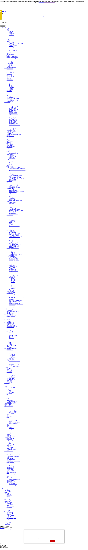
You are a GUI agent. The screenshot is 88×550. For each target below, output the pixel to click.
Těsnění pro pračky (12, 267)
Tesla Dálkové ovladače (12, 124)
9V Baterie (10, 83)
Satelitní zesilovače (10, 80)
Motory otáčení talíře (12, 221)
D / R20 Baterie (11, 88)
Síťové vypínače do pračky (13, 266)
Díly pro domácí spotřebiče (8, 166)
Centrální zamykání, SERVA (11, 453)
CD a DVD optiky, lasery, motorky (10, 94)
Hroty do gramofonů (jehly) (11, 325)
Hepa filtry (10, 274)
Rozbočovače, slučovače (10, 76)
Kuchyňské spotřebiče (10, 136)
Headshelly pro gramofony (11, 324)
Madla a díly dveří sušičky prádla (14, 234)
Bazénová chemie (7, 489)
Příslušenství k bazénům (8, 502)
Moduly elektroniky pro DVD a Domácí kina (14, 98)
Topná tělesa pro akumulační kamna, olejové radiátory (17, 170)
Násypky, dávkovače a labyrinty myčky (15, 244)
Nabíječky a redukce (7, 404)
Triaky (10, 52)
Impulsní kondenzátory (12, 410)
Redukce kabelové (12, 358)
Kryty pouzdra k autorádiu (11, 459)
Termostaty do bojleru (12, 179)
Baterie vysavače (11, 273)
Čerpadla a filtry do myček (13, 241)
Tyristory (8, 51)
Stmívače (8, 346)
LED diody (10, 32)
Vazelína (10, 391)
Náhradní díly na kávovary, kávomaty (13, 248)
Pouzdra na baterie (9, 93)
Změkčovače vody (7, 524)
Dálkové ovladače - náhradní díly (12, 103)
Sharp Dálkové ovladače (12, 121)
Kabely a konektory (10, 440)
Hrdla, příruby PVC (10, 512)
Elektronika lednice (12, 205)
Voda (3, 488)
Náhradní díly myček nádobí (11, 240)
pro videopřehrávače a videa (13, 153)
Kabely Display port (12, 355)
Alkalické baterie (9, 82)
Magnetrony (10, 218)
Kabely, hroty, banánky (10, 392)
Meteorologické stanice (10, 468)
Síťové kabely (11, 442)
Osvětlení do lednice (12, 207)
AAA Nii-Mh (11, 65)
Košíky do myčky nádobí (13, 243)
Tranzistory (8, 41)
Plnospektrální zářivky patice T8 (12, 345)
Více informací (41, 2)
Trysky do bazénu (9, 507)
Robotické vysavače (12, 276)
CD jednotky (9, 95)
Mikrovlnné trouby (10, 215)
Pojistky (8, 417)
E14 (9, 333)
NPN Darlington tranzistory (13, 45)
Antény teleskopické (10, 144)
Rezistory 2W (11, 431)
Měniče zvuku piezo (10, 476)
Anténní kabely (9, 349)
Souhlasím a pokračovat (47, 2)
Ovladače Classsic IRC (10, 129)
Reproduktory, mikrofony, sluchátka (10, 475)
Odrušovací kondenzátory (11, 291)
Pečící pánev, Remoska (12, 196)
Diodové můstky (11, 31)
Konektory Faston (9, 372)
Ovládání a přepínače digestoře (13, 186)
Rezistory (8, 426)
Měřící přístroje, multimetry (11, 395)
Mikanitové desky (11, 219)
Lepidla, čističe (9, 514)
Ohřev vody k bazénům (8, 500)
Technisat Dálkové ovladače (13, 123)
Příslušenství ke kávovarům (13, 255)
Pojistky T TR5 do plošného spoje (14, 422)
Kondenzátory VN (12, 217)
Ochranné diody (11, 33)
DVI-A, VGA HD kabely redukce (14, 361)
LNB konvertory (9, 74)
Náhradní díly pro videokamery (12, 149)
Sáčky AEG (12, 278)
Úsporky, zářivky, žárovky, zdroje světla (13, 311)
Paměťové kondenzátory (12, 412)
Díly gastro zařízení (7, 142)
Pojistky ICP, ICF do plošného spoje (14, 419)
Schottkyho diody (11, 35)
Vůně (9, 289)
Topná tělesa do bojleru (12, 180)
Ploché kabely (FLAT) (10, 101)
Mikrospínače (11, 161)
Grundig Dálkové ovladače (13, 112)
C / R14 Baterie (11, 87)
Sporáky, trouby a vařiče (10, 296)
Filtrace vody (6, 493)
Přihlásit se (52, 541)
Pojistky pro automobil (10, 462)
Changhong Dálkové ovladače (13, 114)
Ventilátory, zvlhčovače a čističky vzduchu (15, 200)
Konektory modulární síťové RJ (12, 375)
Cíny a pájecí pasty (10, 388)
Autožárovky (11, 332)
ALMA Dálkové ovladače (13, 104)
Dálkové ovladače (7, 102)
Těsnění (8, 308)
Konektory (6, 367)
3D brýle (8, 320)
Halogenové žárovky (10, 331)
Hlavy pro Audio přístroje (11, 146)
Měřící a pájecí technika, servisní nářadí (10, 386)
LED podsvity (9, 321)
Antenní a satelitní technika (8, 68)
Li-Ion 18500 (11, 61)
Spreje (10, 390)
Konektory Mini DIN (10, 374)
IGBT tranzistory (11, 42)
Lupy (7, 394)
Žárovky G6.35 (11, 338)
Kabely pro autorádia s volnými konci (13, 456)
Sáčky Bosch (13, 279)
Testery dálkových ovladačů (11, 131)
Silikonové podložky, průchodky (14, 50)
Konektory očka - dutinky (11, 377)
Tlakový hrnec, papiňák (12, 199)
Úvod (1, 528)
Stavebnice (8, 471)
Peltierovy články (9, 416)
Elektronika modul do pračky (13, 258)
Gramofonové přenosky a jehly (9, 322)
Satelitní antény (9, 77)
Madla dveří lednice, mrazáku (13, 206)
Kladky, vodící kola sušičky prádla (14, 233)
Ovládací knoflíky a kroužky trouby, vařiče (15, 300)
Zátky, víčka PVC (9, 523)
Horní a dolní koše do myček (13, 242)
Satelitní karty (9, 78)
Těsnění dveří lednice (12, 212)
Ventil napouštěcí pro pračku (13, 271)
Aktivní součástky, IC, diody (9, 28)
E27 (9, 334)
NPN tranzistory (11, 46)
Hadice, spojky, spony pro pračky (14, 260)
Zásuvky (8, 450)
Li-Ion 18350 (11, 60)
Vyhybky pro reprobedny (11, 486)
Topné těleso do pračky (12, 269)
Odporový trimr (11, 429)
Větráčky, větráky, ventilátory (11, 449)
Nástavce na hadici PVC (10, 515)
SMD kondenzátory (12, 413)
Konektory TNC (9, 381)
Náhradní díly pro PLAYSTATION (12, 100)
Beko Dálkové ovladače (12, 105)
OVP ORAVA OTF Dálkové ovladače (15, 115)
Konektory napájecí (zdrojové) (11, 376)
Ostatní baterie (11, 89)
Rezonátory (8, 434)
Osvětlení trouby (11, 299)
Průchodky (8, 385)
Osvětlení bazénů (7, 501)
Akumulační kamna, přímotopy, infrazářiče (13, 167)
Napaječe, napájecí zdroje (8, 405)
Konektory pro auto (10, 458)
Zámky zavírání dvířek (12, 228)
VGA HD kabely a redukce (13, 365)
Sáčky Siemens (13, 286)
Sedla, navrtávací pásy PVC (11, 518)
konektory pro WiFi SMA (11, 379)
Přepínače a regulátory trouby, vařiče (14, 303)
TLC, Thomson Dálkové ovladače (14, 125)
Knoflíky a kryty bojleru (12, 173)
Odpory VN (10, 222)
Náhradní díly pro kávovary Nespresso (15, 253)
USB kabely (11, 443)
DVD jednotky (9, 96)
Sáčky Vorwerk (13, 287)
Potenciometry (9, 424)
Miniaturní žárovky (10, 147)
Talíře (9, 225)
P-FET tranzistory (13, 48)
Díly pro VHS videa (10, 145)
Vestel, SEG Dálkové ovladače (13, 127)
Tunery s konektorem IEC (11, 159)
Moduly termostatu (10, 469)
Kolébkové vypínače (12, 160)
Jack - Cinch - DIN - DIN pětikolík (14, 351)
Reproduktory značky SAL (11, 482)
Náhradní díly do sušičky (11, 231)
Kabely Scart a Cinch (12, 357)
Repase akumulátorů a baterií (11, 67)
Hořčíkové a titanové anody (13, 172)
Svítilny (8, 473)
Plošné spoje (9, 398)
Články (3, 528)
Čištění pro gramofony (10, 323)
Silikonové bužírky (10, 400)
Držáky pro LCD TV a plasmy (11, 315)
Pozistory (8, 425)
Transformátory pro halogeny (13, 335)
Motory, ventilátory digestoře (13, 184)
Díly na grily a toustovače (13, 190)
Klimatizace (8, 135)
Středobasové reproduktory (13, 484)
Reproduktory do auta (10, 480)
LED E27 (10, 343)
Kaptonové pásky (9, 393)
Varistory (8, 53)
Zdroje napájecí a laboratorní (11, 402)
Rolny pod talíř (11, 224)
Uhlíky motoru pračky (12, 270)
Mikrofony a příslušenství (11, 477)
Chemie (8, 389)
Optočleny (8, 40)
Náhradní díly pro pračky (11, 256)
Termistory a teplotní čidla (11, 436)
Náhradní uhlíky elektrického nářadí (12, 138)
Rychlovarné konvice (12, 198)
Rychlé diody (11, 34)
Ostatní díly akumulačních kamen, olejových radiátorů (17, 168)
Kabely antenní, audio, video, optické (10, 348)
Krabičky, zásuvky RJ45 (10, 444)
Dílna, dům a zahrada (7, 133)
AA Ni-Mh (10, 64)
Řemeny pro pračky (12, 265)
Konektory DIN (9, 371)
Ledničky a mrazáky (10, 204)
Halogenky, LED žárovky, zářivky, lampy (11, 330)
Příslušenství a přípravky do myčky (14, 245)
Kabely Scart (11, 356)
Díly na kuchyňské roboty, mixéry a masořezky (16, 191)
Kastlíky (8, 457)
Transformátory (6, 487)
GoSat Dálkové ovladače (13, 111)
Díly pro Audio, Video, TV (8, 143)
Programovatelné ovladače (11, 130)
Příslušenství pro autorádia (8, 451)
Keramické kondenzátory (13, 411)
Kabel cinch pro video (12, 353)
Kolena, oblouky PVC (10, 513)
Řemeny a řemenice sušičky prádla (14, 237)
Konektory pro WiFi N (10, 378)
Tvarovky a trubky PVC (8, 511)
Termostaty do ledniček (12, 211)
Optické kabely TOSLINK (11, 359)
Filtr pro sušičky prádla (12, 232)
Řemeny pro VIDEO (12, 158)
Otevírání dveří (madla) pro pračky (14, 264)
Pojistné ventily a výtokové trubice (14, 176)
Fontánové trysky (9, 509)
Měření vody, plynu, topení (8, 499)
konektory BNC (9, 368)
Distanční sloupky (9, 384)
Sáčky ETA (12, 281)
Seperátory (8, 496)
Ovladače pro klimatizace (11, 292)
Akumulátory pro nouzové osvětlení (12, 57)
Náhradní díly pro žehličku (13, 194)
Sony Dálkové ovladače (12, 122)
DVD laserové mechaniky (11, 97)
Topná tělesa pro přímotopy (11, 309)
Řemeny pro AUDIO (12, 157)
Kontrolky (8, 201)
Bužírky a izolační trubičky (11, 387)
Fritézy (10, 193)
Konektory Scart (9, 380)
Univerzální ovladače (10, 132)
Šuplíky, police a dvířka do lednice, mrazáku (16, 210)
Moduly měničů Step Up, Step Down (10, 403)
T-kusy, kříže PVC (10, 520)
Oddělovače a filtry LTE (10, 75)
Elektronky (10, 37)
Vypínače (10, 164)
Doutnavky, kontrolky (12, 202)
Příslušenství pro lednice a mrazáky (14, 209)
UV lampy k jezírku (10, 498)
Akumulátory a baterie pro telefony (12, 56)
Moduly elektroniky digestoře (13, 183)
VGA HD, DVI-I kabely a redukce (14, 366)
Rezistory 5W (11, 433)
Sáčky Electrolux (13, 280)
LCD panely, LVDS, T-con (11, 316)
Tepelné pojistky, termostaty (13, 423)
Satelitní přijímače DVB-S (11, 79)
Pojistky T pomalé (11, 421)
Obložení (8, 150)
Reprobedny (8, 478)
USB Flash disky (9, 448)
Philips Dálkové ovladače (13, 117)
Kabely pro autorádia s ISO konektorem (13, 455)
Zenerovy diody (13, 38)
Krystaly (8, 414)
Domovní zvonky (9, 465)
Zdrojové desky (9, 318)
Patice (7, 415)
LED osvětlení (9, 340)
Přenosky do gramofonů (10, 327)
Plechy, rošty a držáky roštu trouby (14, 301)
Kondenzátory (9, 408)
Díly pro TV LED (7, 319)
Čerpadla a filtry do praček (13, 257)
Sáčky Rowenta (13, 285)
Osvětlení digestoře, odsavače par (14, 185)
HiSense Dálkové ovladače (13, 113)
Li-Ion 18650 (11, 62)
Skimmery (8, 505)
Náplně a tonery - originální (8, 406)
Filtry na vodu (9, 494)
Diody (8, 30)
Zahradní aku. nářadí (10, 141)
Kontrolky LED (11, 203)
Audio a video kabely (10, 350)
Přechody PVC (9, 516)
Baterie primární (9, 91)
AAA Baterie (11, 85)
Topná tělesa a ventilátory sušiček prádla (15, 239)
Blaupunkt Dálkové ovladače (13, 106)
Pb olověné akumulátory (10, 66)
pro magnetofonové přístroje (13, 152)
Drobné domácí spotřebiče (11, 188)
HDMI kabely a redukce (12, 363)
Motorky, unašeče (9, 99)
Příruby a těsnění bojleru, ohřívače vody (15, 177)
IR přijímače (8, 39)
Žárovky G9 (11, 339)
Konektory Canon (9, 369)
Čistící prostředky (9, 181)
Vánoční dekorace (9, 347)
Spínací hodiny (9, 139)
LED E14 (10, 342)
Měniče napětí (9, 460)
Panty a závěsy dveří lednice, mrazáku (15, 208)
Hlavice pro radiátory (12, 466)
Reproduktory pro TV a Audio (11, 481)
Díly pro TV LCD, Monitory (9, 314)
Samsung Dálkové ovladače (13, 119)
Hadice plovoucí (9, 503)
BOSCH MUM (11, 189)
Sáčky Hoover (13, 282)
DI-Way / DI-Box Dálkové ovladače (14, 107)
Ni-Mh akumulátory (10, 63)
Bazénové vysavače (7, 491)
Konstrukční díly (7, 383)
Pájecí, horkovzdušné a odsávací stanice (13, 396)
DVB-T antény (9, 71)
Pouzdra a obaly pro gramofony (12, 326)
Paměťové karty (9, 445)
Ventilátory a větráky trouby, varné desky (15, 307)
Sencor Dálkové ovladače (13, 120)
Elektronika (4, 27)
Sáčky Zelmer (13, 288)
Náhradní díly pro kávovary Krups (14, 252)
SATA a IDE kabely (10, 447)
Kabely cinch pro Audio (12, 354)
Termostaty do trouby (12, 305)
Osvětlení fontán (9, 510)
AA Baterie (10, 84)
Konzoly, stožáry (9, 73)
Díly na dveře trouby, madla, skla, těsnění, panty (16, 297)
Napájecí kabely (11, 441)
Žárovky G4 (11, 336)
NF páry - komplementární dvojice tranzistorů (16, 43)
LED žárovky (9, 341)
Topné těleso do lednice (12, 213)
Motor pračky (11, 263)
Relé (9, 163)
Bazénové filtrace (7, 490)
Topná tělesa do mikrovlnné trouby (14, 226)
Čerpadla (5, 492)
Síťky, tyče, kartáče (10, 504)
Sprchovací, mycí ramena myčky (14, 246)
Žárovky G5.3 (11, 337)
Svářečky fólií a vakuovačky (11, 472)
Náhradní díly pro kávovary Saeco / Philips (15, 254)
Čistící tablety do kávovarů (13, 249)
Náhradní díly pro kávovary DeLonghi (15, 250)
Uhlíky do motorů (9, 310)
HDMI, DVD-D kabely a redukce (14, 364)
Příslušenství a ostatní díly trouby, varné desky (16, 304)
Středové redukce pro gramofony (12, 329)
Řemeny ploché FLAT (12, 156)
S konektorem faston (12, 295)
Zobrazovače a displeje (10, 54)
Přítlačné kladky (9, 151)
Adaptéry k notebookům (10, 438)
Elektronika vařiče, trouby (13, 298)
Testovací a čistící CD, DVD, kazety (12, 401)
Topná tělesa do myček (12, 247)
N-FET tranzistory (11, 44)
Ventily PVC (9, 522)
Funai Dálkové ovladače (12, 110)
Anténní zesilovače (10, 69)
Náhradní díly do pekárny (11, 230)
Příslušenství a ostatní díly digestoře (14, 187)
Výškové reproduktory (12, 485)
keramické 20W (11, 428)
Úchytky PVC (9, 521)
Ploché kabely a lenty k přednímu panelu (13, 461)
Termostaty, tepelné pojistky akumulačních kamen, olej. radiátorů (19, 169)
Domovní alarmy (9, 464)
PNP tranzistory (11, 49)
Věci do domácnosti (10, 140)
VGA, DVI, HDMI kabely (11, 360)
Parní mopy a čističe (10, 293)
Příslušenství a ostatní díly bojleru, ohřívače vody (16, 178)
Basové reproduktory (12, 483)
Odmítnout (53, 2)
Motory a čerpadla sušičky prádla (14, 235)
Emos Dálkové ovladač (12, 108)
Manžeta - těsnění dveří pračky (13, 262)
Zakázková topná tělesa (10, 313)
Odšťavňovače (11, 195)
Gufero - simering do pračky (13, 259)
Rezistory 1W (11, 430)
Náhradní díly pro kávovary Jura (14, 251)
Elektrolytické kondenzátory (13, 409)
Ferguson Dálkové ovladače (13, 109)
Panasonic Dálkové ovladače (13, 116)
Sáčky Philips (13, 284)
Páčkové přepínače (12, 162)
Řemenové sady (11, 155)
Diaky (8, 29)
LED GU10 (10, 344)
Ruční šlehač (11, 197)
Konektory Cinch (9, 370)
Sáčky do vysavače (12, 277)
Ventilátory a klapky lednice (13, 214)
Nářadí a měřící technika (10, 290)
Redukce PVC (9, 517)
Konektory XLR (9, 382)
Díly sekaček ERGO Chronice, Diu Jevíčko (14, 134)
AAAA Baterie (11, 86)
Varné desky (8, 312)
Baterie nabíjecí (9, 90)
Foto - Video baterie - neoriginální (12, 58)
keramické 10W (11, 427)
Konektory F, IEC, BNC (10, 72)
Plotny (10, 302)
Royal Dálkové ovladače (12, 118)
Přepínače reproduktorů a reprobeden (14, 479)
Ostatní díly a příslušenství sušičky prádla (15, 236)
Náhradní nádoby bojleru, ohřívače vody (15, 175)
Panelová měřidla (9, 397)
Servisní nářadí (9, 399)
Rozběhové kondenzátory (11, 294)
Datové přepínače (9, 439)
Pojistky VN (11, 223)
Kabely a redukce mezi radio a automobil (13, 454)
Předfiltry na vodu (9, 495)
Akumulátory (6, 55)
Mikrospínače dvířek (12, 220)
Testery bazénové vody (10, 506)
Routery (8, 446)
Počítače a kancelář (7, 437)
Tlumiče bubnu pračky (12, 268)
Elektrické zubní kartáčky (13, 192)
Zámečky (8, 165)
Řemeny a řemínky (10, 154)
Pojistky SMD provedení (13, 420)
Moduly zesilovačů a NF (10, 470)
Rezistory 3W (11, 432)
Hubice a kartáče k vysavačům (13, 275)
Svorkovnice (9, 435)
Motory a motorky (9, 148)
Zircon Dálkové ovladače (13, 128)
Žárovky (10, 229)
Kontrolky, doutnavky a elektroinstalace (15, 174)
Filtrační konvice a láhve (10, 467)
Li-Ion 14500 (11, 59)
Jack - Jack (10, 352)
